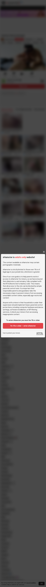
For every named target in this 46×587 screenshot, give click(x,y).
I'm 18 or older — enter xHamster (23, 326)
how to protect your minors (11, 333)
